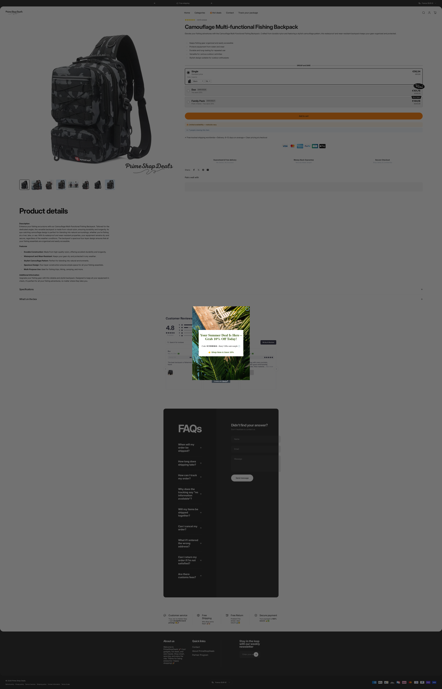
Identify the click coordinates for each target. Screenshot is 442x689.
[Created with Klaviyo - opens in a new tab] (221, 381)
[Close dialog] (247, 308)
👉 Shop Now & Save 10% (221, 352)
